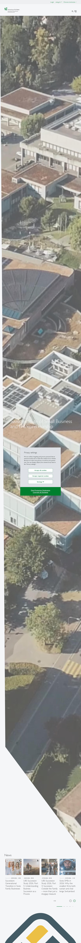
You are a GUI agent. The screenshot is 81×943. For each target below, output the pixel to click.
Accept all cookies (40, 470)
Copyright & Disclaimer (40, 492)
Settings (40, 482)
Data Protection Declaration (40, 490)
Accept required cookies (40, 476)
